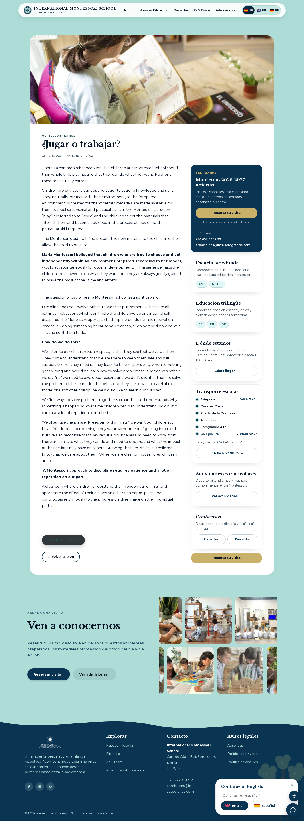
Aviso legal (236, 746)
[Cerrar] (291, 784)
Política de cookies (242, 762)
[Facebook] (29, 786)
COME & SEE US (63, 540)
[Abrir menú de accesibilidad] (294, 796)
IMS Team (202, 10)
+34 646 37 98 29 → (226, 453)
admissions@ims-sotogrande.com (223, 245)
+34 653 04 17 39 (208, 239)
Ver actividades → (227, 496)
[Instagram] (39, 786)
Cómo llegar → (226, 371)
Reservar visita (47, 674)
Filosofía (210, 539)
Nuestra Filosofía (153, 10)
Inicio (129, 10)
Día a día (181, 10)
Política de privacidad (244, 754)
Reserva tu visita (227, 213)
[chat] (293, 810)
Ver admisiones (93, 674)
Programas (115, 770)
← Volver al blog (61, 557)
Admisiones (225, 10)
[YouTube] (50, 786)
